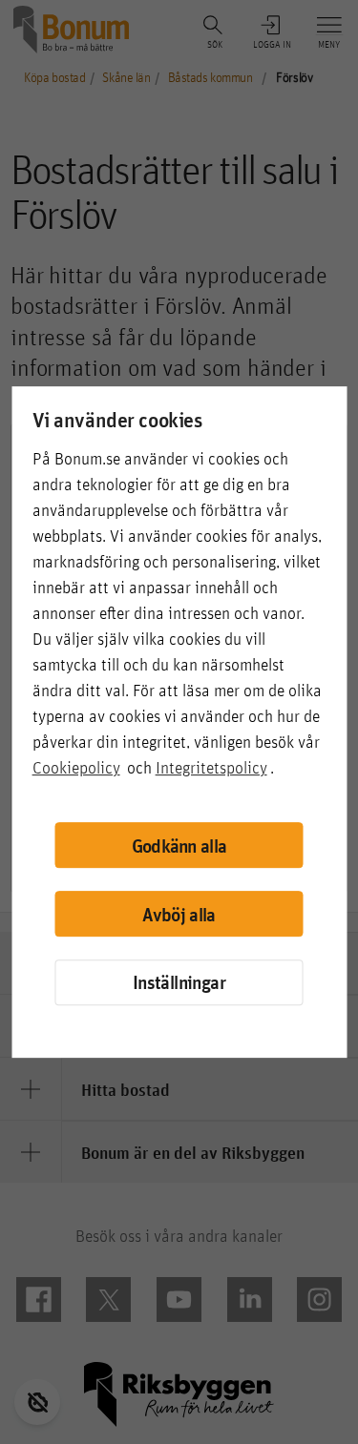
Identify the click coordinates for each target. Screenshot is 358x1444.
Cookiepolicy (76, 767)
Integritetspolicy (211, 767)
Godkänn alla (179, 845)
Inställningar (179, 982)
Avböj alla (178, 914)
